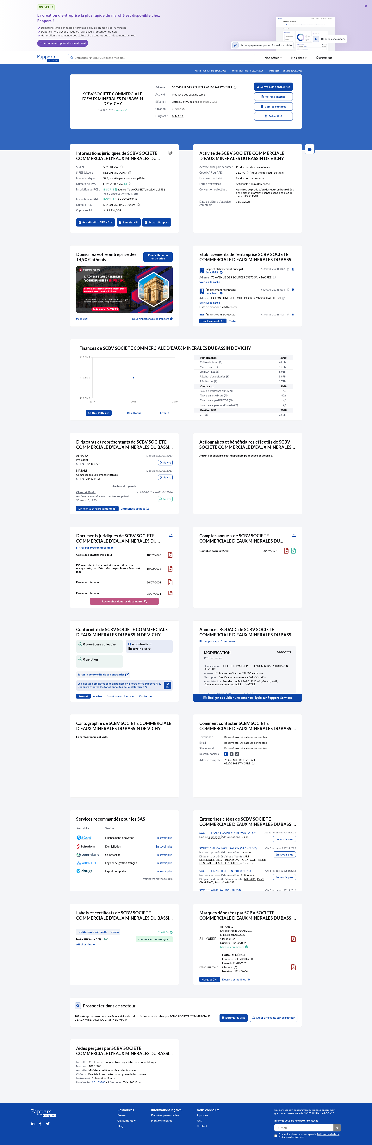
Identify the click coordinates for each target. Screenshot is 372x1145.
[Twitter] (48, 1124)
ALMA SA (177, 116)
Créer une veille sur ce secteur (275, 1017)
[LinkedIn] (32, 1124)
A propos (202, 1115)
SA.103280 (98, 1082)
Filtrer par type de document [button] (94, 547)
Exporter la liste (234, 1017)
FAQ (199, 1120)
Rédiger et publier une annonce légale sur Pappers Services (249, 698)
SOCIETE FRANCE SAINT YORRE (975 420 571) (228, 832)
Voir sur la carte (209, 281)
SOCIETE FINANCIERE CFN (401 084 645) (225, 871)
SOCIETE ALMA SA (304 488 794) (220, 890)
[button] (95, 222)
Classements (125, 1120)
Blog (120, 1126)
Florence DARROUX (236, 859)
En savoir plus (284, 839)
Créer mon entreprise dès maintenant (63, 43)
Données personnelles (165, 1115)
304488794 (93, 463)
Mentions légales (161, 1120)
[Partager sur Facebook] (40, 1124)
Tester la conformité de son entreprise (101, 674)
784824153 (93, 478)
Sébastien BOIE (224, 882)
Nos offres (272, 58)
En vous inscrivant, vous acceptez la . (308, 1135)
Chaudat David (86, 492)
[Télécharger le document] (170, 555)
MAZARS (81, 470)
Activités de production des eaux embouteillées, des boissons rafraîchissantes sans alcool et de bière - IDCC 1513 (265, 193)
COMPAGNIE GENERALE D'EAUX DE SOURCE (233, 861)
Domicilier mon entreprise (158, 256)
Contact (202, 1126)
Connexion (324, 57)
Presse (121, 1115)
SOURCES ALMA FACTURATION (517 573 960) (228, 848)
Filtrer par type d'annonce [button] (216, 641)
